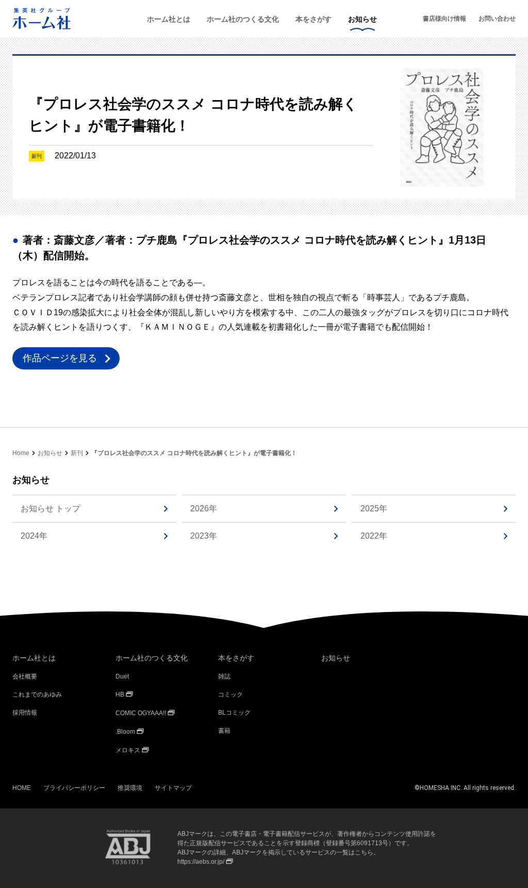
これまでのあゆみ (37, 694)
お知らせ (362, 19)
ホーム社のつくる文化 (243, 19)
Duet (122, 676)
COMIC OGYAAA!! (141, 713)
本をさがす (313, 19)
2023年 (203, 535)
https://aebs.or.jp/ (200, 861)
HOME (21, 788)
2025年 (373, 508)
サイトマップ (173, 788)
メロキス (128, 750)
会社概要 (24, 676)
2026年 (203, 508)
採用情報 (24, 712)
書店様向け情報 (444, 18)
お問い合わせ (497, 18)
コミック (230, 694)
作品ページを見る (60, 358)
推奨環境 (130, 788)
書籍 (224, 730)
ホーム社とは (168, 19)
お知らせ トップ (50, 508)
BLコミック (234, 712)
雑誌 (224, 676)
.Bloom (125, 731)
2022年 (373, 535)
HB (120, 694)
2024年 (34, 535)
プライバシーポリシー (74, 788)
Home (20, 453)
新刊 (77, 453)
